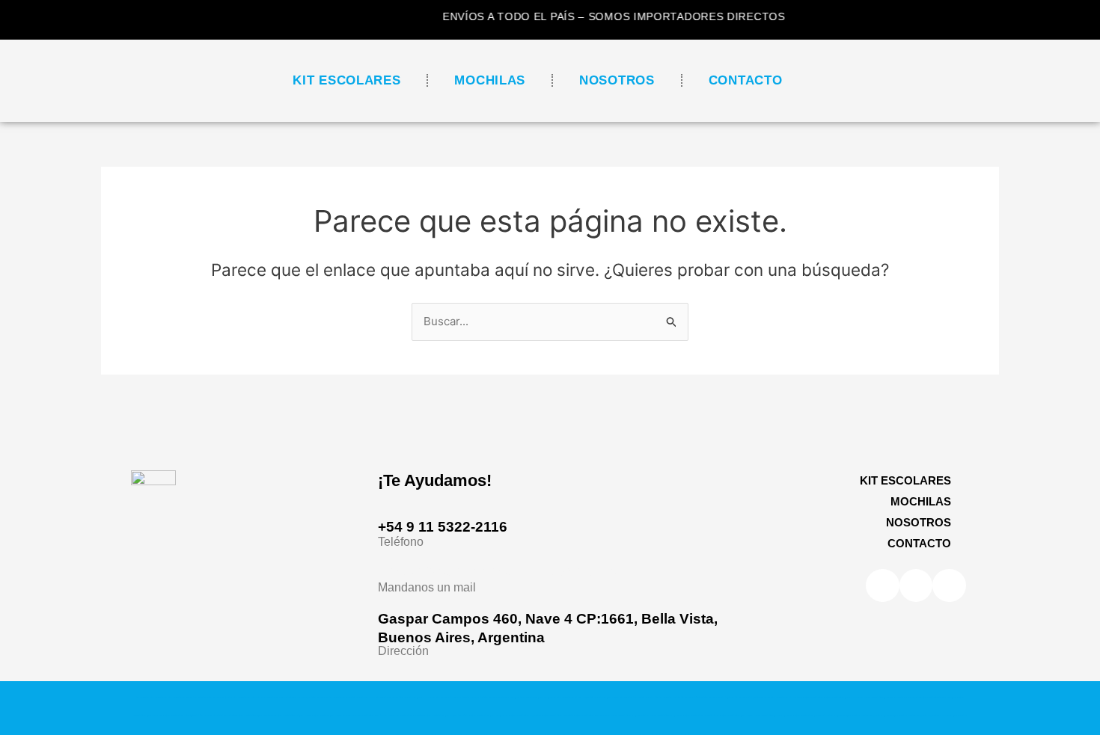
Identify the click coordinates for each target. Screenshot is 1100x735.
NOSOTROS (617, 80)
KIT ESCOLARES (346, 80)
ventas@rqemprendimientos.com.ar (501, 571)
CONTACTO (746, 80)
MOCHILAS (489, 80)
